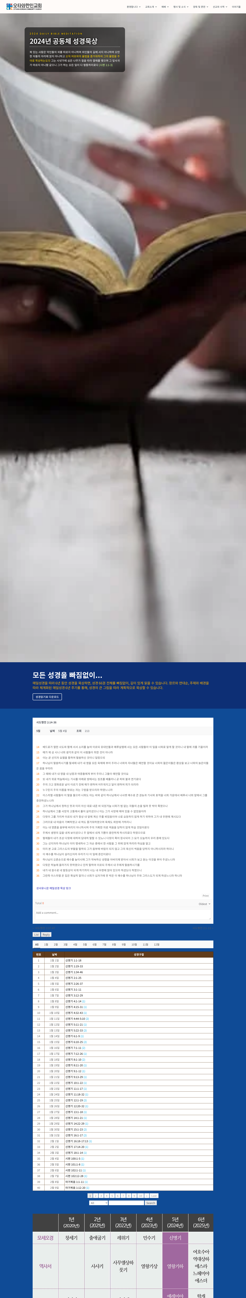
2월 (56, 944)
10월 (134, 944)
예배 (163, 7)
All (36, 944)
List (36, 934)
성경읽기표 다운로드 (47, 697)
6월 (95, 944)
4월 (75, 944)
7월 (104, 944)
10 (140, 1196)
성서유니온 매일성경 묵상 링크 (53, 888)
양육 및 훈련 (199, 7)
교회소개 (149, 7)
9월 (124, 944)
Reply (46, 934)
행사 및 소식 (179, 7)
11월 (145, 944)
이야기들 (236, 7)
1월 (46, 944)
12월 (156, 944)
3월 (66, 944)
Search (150, 1203)
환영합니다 (132, 7)
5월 (85, 944)
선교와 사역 (218, 7)
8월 (114, 944)
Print (206, 895)
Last (154, 1196)
